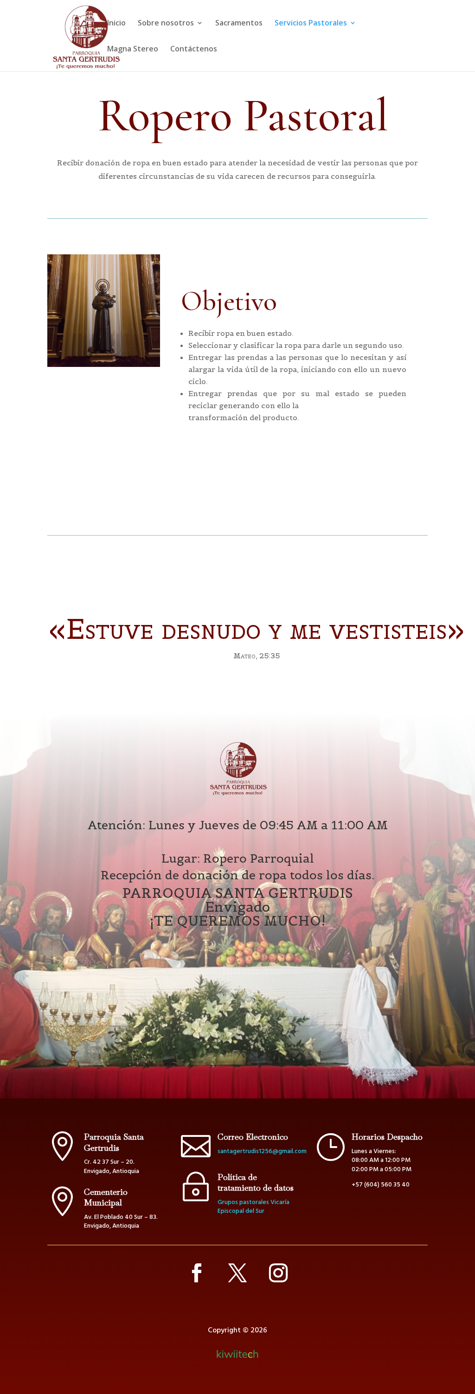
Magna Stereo (132, 49)
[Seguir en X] (237, 1273)
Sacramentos (239, 23)
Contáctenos (193, 49)
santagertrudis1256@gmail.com (262, 1151)
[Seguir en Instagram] (278, 1273)
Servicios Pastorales (311, 23)
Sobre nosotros (166, 23)
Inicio (116, 23)
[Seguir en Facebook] (196, 1273)
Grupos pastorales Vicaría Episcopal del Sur (253, 1207)
